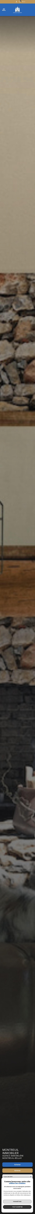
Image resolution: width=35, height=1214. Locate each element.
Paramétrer (17, 1201)
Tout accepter (17, 1207)
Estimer (17, 1171)
